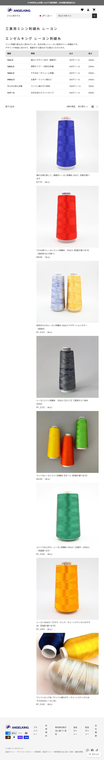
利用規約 (37, 752)
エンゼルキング (17, 748)
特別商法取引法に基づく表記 (60, 730)
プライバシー (35, 730)
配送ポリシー (87, 730)
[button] (83, 107)
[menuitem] (13, 16)
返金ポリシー (75, 730)
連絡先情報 (79, 752)
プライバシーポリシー (25, 752)
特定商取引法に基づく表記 (63, 752)
